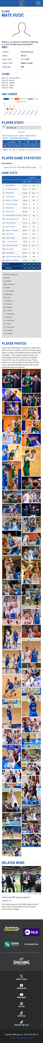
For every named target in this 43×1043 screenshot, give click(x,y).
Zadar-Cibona (10, 197)
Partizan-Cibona (11, 223)
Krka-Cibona (9, 249)
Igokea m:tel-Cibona (12, 260)
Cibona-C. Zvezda (11, 200)
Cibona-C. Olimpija (12, 230)
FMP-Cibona (9, 234)
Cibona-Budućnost (12, 245)
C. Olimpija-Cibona (12, 189)
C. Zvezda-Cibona (11, 242)
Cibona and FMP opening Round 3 (16, 897)
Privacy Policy (15, 1038)
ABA (10, 901)
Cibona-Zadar (10, 238)
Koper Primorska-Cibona (13, 257)
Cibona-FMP (9, 193)
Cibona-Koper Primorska (13, 215)
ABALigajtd (21, 997)
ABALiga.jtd (21, 988)
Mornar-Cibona (10, 227)
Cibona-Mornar (10, 185)
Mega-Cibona (10, 212)
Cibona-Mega (10, 253)
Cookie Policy (27, 1038)
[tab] (4, 128)
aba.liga (21, 1006)
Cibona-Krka (9, 208)
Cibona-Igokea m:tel (12, 219)
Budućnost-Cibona (12, 204)
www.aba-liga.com (21, 1025)
